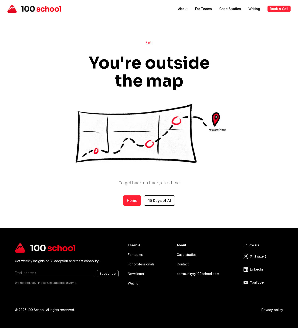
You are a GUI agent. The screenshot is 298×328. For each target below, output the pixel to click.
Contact (183, 264)
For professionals (141, 264)
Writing (254, 9)
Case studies (186, 255)
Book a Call (279, 9)
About (183, 9)
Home (132, 200)
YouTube (257, 282)
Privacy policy (272, 310)
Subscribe (107, 273)
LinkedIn (256, 269)
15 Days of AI (159, 200)
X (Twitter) (258, 256)
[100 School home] (34, 9)
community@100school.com (198, 274)
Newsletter (136, 274)
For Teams (203, 9)
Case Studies (230, 9)
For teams (135, 255)
